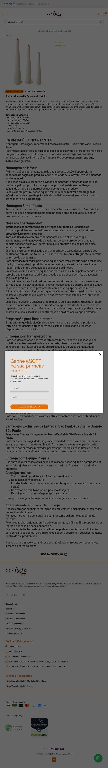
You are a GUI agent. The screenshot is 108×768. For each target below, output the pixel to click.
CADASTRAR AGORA (29, 406)
